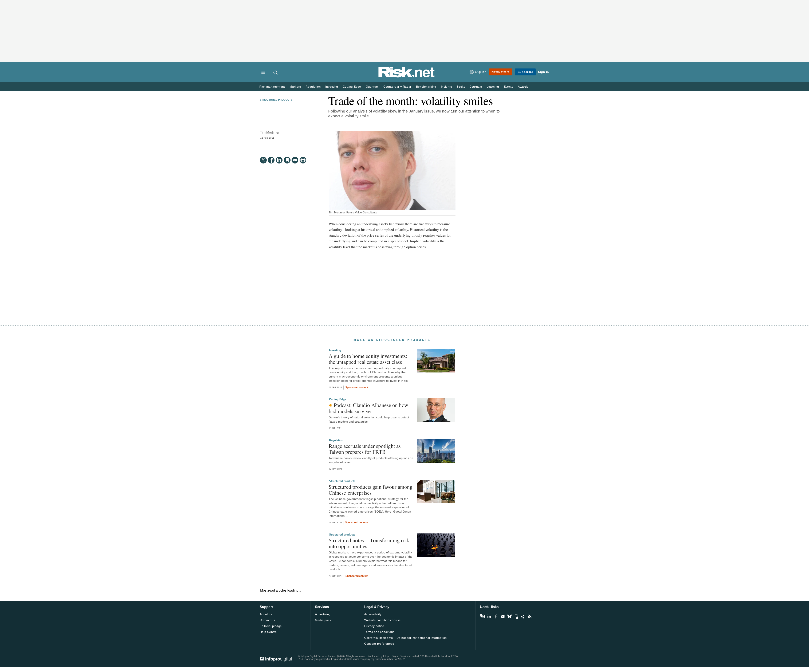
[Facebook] (271, 160)
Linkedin (489, 616)
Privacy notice (374, 626)
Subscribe (525, 72)
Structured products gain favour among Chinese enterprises (371, 490)
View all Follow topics (482, 616)
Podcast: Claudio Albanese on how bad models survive (368, 408)
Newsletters (501, 72)
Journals (476, 86)
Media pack (323, 620)
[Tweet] (263, 160)
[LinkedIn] (279, 160)
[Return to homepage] (406, 76)
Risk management (272, 86)
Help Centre (268, 632)
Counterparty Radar (397, 86)
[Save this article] (287, 160)
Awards (523, 86)
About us (266, 614)
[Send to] (295, 160)
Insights (446, 86)
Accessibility (372, 614)
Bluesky (509, 616)
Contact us (267, 620)
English (481, 72)
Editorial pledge (271, 626)
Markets (295, 86)
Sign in (543, 72)
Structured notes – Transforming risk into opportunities (369, 543)
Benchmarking (426, 86)
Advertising (323, 614)
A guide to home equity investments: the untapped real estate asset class (368, 359)
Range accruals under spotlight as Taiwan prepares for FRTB (365, 449)
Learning (492, 86)
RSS (529, 616)
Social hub (522, 616)
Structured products (276, 99)
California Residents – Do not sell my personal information (405, 637)
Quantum (372, 86)
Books (461, 86)
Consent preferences (379, 643)
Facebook (495, 616)
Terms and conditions (379, 632)
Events (508, 86)
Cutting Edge (352, 86)
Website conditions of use (382, 620)
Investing (331, 86)
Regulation (313, 86)
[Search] (275, 72)
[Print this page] (303, 160)
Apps (516, 616)
